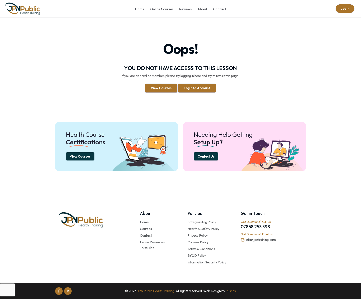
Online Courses (161, 9)
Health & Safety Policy (203, 229)
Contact (219, 9)
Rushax (231, 291)
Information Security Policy (207, 262)
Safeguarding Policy (202, 222)
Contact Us (206, 156)
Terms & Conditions (201, 249)
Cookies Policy (198, 242)
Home (139, 9)
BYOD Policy (197, 255)
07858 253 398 (255, 226)
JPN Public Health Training (155, 291)
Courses (146, 229)
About (202, 9)
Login (345, 8)
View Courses (161, 88)
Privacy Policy (198, 235)
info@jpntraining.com (261, 239)
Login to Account (197, 88)
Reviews (185, 9)
